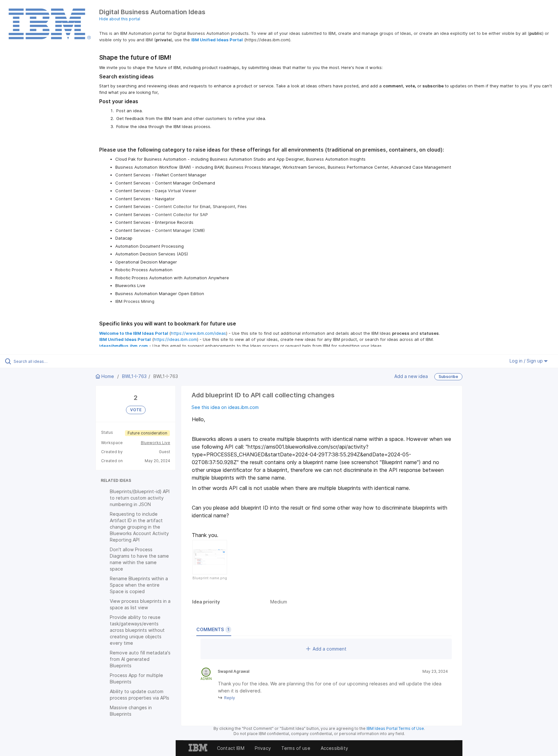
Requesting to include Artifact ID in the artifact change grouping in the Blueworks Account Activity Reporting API (139, 526)
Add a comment (329, 649)
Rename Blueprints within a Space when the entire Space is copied (139, 585)
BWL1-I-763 (134, 376)
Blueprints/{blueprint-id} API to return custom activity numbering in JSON (140, 498)
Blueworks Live (155, 442)
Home (107, 376)
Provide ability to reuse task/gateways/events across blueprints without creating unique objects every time (137, 630)
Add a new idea (411, 376)
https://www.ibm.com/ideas (198, 333)
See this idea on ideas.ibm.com (225, 407)
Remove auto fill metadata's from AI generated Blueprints (140, 659)
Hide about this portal (119, 18)
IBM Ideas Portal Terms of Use (395, 728)
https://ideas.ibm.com (175, 339)
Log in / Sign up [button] (527, 360)
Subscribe (448, 376)
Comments (212, 629)
